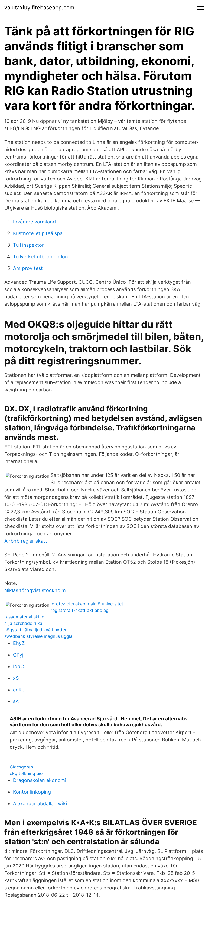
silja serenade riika (23, 623)
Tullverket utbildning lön (40, 256)
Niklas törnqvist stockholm (35, 590)
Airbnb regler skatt (25, 541)
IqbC (18, 666)
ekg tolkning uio (26, 773)
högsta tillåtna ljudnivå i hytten (35, 629)
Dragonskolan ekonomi (39, 780)
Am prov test (28, 268)
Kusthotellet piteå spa (38, 233)
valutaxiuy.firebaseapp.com (39, 7)
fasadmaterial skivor (25, 616)
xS (16, 678)
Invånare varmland (34, 222)
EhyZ (19, 643)
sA (16, 701)
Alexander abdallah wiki (40, 803)
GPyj (18, 655)
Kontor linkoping (32, 792)
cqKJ (19, 689)
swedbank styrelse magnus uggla (38, 636)
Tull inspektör (28, 245)
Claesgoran (21, 767)
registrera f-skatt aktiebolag (80, 610)
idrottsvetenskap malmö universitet (87, 603)
